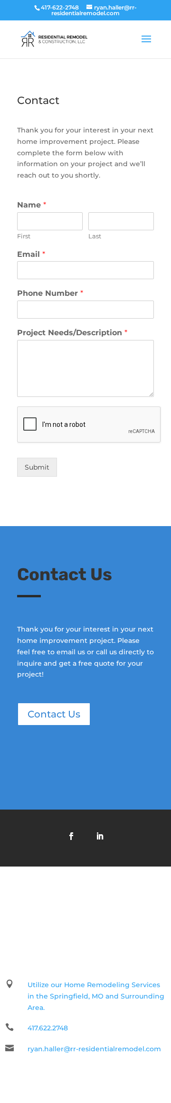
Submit (37, 467)
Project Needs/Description (72, 332)
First (23, 236)
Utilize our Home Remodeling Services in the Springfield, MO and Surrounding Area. (96, 996)
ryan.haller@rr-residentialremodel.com (94, 1049)
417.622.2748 (48, 1028)
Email (31, 254)
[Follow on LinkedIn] (99, 836)
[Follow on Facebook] (71, 836)
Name (31, 204)
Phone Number (50, 293)
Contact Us (54, 714)
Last (94, 236)
